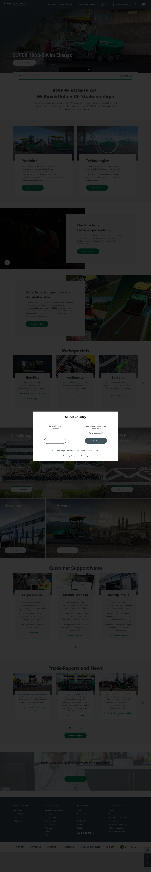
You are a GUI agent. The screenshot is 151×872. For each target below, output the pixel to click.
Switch (95, 441)
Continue (55, 441)
